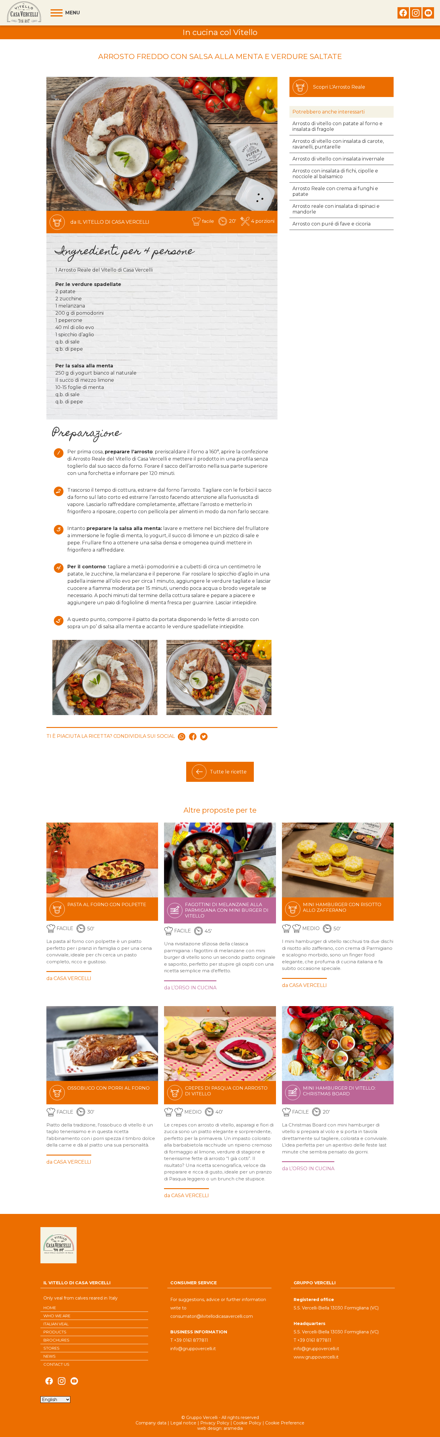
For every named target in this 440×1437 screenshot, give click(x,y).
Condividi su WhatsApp (181, 736)
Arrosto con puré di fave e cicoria (331, 224)
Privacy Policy (214, 1423)
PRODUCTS (54, 1332)
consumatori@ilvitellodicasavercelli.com (211, 1316)
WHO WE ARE (56, 1315)
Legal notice (183, 1423)
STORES (51, 1348)
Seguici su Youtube (428, 14)
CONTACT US (56, 1364)
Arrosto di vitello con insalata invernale (338, 159)
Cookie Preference (284, 1423)
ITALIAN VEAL (56, 1323)
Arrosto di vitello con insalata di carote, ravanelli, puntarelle (338, 144)
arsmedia (233, 1428)
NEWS (49, 1356)
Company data (151, 1423)
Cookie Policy (247, 1423)
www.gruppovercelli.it (316, 1357)
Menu (72, 13)
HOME (49, 1307)
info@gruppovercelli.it (193, 1348)
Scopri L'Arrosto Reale (339, 87)
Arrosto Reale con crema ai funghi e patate (335, 191)
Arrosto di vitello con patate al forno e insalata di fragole (337, 126)
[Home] (24, 12)
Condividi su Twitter (204, 736)
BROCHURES (56, 1340)
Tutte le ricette (228, 772)
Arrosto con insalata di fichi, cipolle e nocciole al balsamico (335, 173)
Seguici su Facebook (403, 14)
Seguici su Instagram (415, 14)
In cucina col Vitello (220, 32)
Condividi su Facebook (193, 736)
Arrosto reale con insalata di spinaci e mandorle (336, 209)
